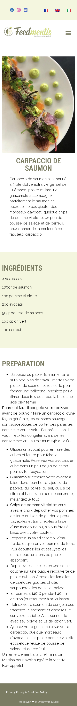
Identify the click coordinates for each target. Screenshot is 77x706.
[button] (68, 33)
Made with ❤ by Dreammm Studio (39, 701)
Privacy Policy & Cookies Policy (27, 692)
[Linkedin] (25, 10)
